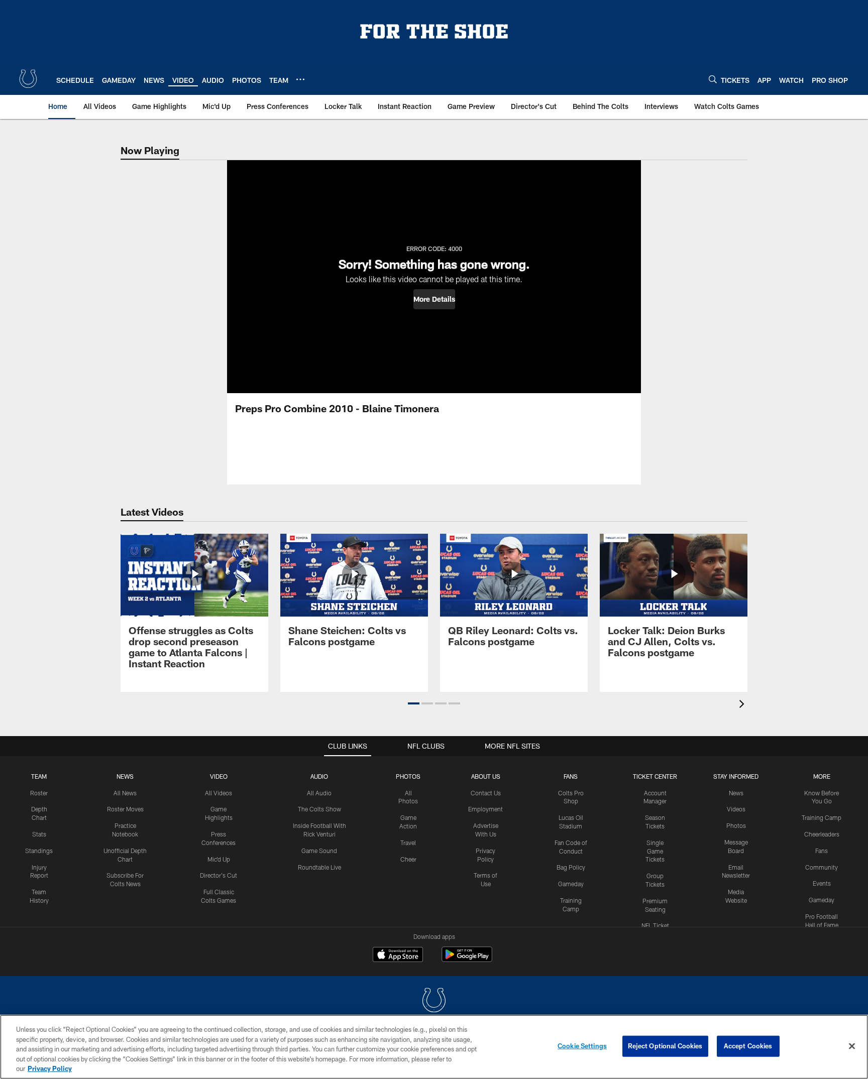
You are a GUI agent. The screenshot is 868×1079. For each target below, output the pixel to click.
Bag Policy (571, 867)
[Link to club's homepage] (28, 79)
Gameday (571, 883)
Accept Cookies (748, 1046)
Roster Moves (125, 808)
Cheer (408, 859)
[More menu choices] (300, 79)
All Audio (319, 792)
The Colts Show (319, 808)
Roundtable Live (319, 867)
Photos (408, 776)
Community (821, 867)
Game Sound (319, 850)
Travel (408, 842)
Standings (39, 850)
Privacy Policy (50, 1068)
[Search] (713, 79)
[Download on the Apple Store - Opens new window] (397, 955)
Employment (485, 808)
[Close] (852, 1046)
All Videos (218, 792)
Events (822, 883)
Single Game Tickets (655, 851)
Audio (319, 776)
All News (125, 792)
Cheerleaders (821, 833)
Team (39, 776)
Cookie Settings (582, 1046)
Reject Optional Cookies (665, 1046)
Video (219, 776)
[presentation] (743, 705)
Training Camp (821, 817)
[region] (434, 1047)
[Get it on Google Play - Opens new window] (466, 959)
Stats (39, 833)
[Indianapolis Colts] (434, 1001)
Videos (736, 808)
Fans (821, 850)
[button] (434, 299)
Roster (39, 792)
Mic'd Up (218, 859)
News (125, 776)
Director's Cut (218, 875)
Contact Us (486, 792)
